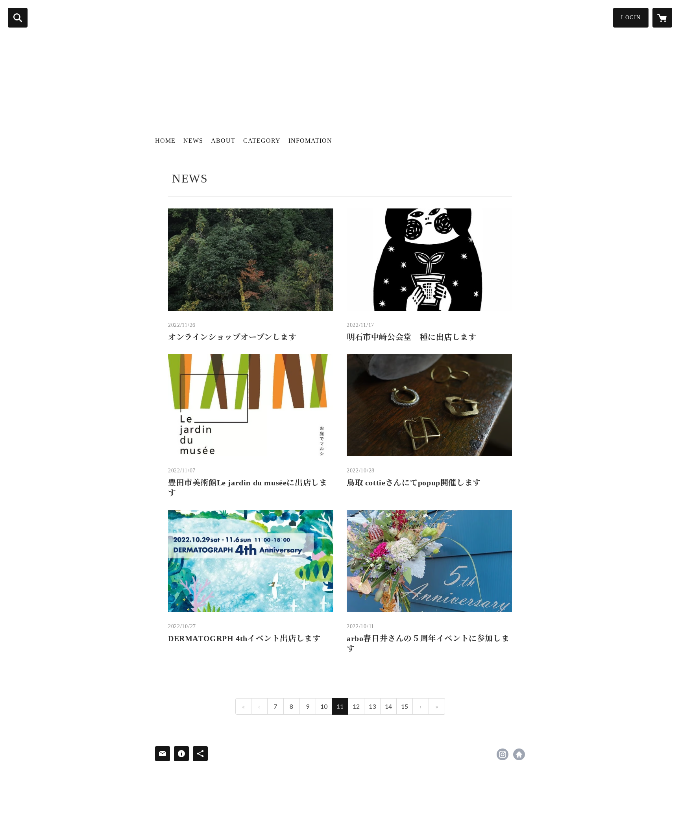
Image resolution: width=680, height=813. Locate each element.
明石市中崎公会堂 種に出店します (412, 337)
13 (372, 706)
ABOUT (223, 140)
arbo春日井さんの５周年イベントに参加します (428, 643)
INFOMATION (310, 140)
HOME (165, 140)
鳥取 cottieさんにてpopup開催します (414, 482)
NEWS (193, 140)
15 (404, 706)
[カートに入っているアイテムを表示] (662, 18)
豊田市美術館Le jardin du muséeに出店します (247, 487)
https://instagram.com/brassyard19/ (502, 754)
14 (388, 706)
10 (323, 706)
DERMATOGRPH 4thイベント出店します (244, 638)
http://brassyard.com (519, 754)
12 (356, 706)
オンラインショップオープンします (232, 337)
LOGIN (631, 17)
